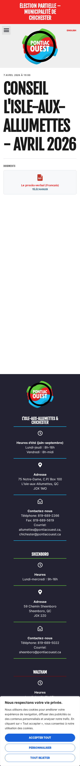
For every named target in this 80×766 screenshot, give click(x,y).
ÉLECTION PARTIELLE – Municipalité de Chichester (40, 12)
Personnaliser (40, 747)
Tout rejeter (40, 757)
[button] (6, 30)
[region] (40, 731)
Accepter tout (40, 737)
